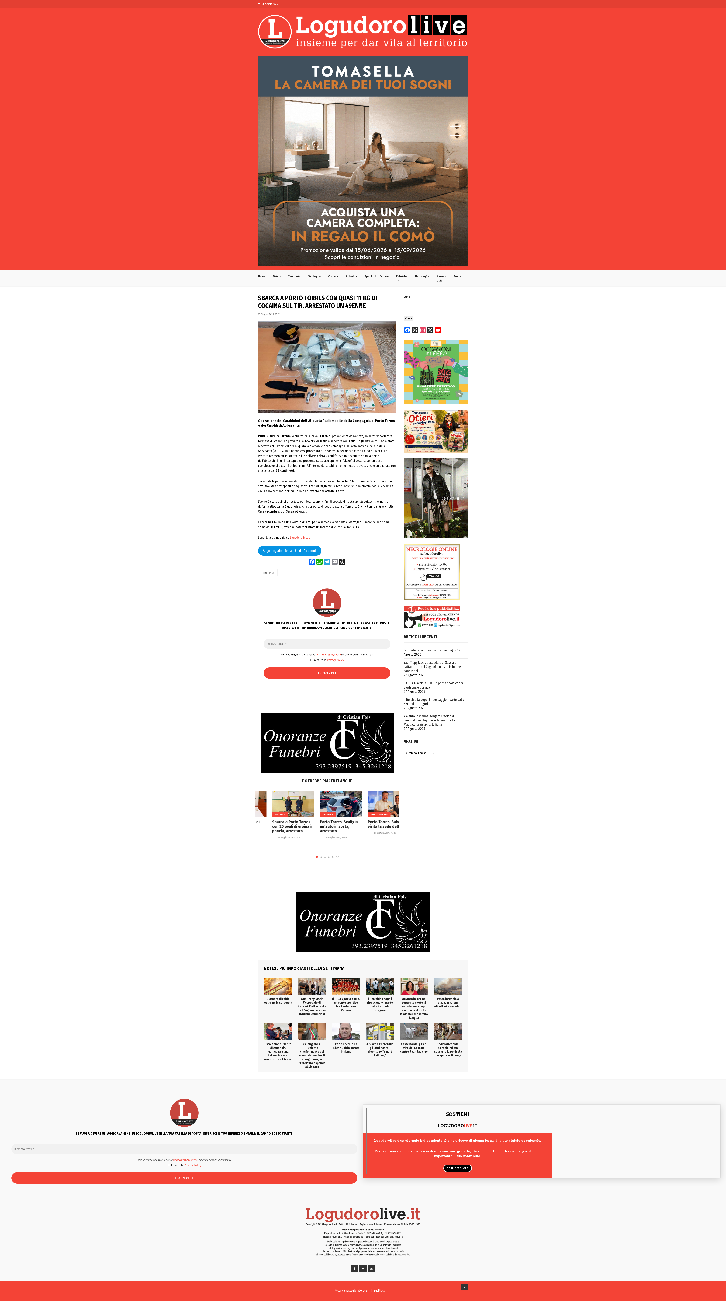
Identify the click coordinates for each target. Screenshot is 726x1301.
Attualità (351, 276)
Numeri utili (441, 278)
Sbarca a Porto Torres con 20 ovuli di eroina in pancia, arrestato (278, 826)
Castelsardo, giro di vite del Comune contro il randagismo (414, 1047)
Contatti (459, 276)
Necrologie (422, 276)
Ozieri (277, 276)
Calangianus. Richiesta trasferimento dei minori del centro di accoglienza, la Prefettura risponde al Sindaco (312, 1055)
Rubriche (401, 276)
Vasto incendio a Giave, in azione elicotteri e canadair (448, 1002)
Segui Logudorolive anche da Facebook (289, 551)
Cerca (407, 296)
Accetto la (328, 660)
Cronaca (333, 276)
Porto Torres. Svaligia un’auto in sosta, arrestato (325, 826)
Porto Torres (268, 573)
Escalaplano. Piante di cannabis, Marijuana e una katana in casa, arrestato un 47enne (278, 1051)
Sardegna (314, 276)
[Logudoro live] (363, 33)
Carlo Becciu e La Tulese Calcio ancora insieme (346, 1047)
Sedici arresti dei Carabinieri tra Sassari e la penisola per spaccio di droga (448, 1049)
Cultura (384, 276)
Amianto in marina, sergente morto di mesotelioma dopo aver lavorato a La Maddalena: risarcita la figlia (429, 720)
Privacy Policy (335, 660)
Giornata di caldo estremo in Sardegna (430, 650)
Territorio (294, 276)
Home (261, 276)
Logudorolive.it (300, 538)
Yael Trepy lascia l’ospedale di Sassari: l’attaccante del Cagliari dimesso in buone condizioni (432, 667)
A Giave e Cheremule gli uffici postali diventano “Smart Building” (379, 1049)
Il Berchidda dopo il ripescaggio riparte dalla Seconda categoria (434, 702)
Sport (368, 276)
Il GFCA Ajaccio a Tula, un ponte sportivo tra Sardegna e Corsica (433, 685)
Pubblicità (379, 1290)
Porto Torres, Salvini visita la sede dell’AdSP (374, 824)
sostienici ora (457, 1168)
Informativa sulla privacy (328, 654)
